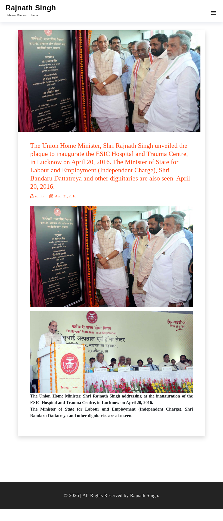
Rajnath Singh (30, 8)
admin (39, 196)
